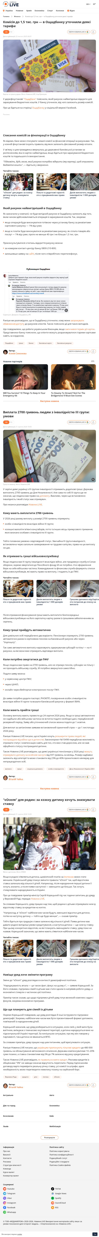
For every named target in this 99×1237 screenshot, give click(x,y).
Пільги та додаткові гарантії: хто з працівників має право (50, 193)
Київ (52, 1116)
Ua (87, 4)
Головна (6, 16)
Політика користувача (59, 1151)
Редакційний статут (58, 1158)
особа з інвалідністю (56, 769)
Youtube (10, 1189)
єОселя (57, 1077)
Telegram (11, 1193)
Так (95, 1234)
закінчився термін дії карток (80, 329)
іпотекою (69, 876)
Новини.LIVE (35, 504)
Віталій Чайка (16, 779)
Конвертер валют (11, 1175)
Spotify (58, 1198)
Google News (60, 1193)
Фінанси (17, 16)
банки (31, 343)
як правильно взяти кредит (52, 1059)
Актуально (8, 1095)
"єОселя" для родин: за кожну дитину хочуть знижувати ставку (17, 195)
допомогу (44, 495)
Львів (5, 1126)
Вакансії (6, 1154)
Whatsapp (11, 1212)
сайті (31, 253)
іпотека (45, 1077)
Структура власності (12, 1165)
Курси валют (8, 1172)
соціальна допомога (35, 769)
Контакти (7, 1158)
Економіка (39, 11)
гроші (21, 343)
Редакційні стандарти (59, 1161)
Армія (29, 11)
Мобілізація (55, 1126)
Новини (19, 11)
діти (35, 1077)
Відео (72, 11)
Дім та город (9, 1105)
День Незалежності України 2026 (82, 769)
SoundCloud (60, 1203)
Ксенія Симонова (17, 353)
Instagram (11, 1203)
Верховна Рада (10, 1077)
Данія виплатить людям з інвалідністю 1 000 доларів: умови (83, 195)
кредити (25, 1077)
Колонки (60, 11)
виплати (8, 769)
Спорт (50, 11)
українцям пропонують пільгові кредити (59, 1047)
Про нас (6, 1151)
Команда (7, 1168)
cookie (19, 1234)
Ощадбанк (9, 343)
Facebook (11, 1207)
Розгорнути (49, 1137)
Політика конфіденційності (62, 1154)
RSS (56, 1207)
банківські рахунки (64, 343)
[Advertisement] (50, 122)
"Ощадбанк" (29, 98)
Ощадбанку (38, 107)
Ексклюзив (8, 1116)
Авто (52, 1095)
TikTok (58, 1189)
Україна (9, 10)
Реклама (7, 1161)
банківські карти (45, 343)
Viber (9, 1198)
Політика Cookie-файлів (60, 1165)
